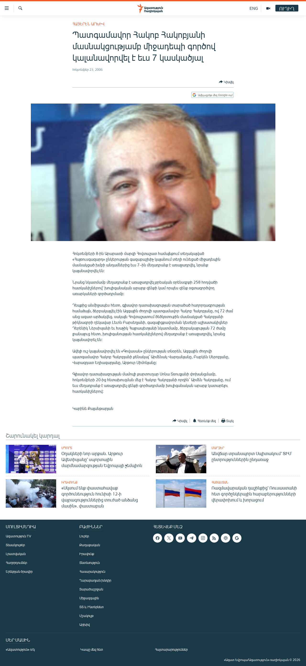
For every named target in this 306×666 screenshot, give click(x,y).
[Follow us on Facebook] (157, 538)
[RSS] (214, 538)
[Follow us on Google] (236, 538)
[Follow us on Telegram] (191, 538)
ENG (254, 8)
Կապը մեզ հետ (91, 649)
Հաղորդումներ (16, 563)
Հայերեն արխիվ (88, 24)
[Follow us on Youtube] (180, 538)
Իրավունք (69, 482)
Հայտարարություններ (171, 649)
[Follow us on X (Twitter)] (168, 538)
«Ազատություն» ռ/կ (20, 649)
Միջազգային (89, 598)
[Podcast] (225, 538)
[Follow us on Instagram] (203, 538)
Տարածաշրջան (91, 589)
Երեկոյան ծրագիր (19, 571)
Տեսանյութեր (15, 545)
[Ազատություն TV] (268, 8)
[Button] (226, 82)
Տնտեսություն (89, 563)
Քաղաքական (89, 545)
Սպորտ (66, 448)
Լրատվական (16, 554)
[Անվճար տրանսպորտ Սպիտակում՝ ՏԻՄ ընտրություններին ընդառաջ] (181, 459)
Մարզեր (218, 448)
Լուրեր (84, 536)
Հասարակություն (92, 571)
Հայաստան (220, 482)
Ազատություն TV (18, 536)
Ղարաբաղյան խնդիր (95, 580)
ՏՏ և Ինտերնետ (91, 607)
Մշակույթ (86, 616)
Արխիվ (84, 624)
